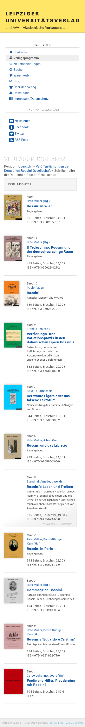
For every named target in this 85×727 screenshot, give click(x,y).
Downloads (21, 93)
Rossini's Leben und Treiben (50, 486)
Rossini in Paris (40, 548)
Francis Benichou (38, 329)
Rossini (33, 292)
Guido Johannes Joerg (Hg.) (46, 675)
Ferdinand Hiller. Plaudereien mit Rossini (51, 682)
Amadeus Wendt (51, 481)
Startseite (20, 52)
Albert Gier (50, 440)
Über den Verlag (24, 87)
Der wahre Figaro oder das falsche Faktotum (48, 397)
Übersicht (25, 166)
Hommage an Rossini (44, 589)
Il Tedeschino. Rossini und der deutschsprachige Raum (50, 249)
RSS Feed (57, 722)
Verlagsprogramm (26, 58)
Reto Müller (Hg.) (38, 201)
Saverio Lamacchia (40, 391)
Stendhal (33, 481)
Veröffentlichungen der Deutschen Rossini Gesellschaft (37, 168)
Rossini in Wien (40, 206)
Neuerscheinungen (27, 64)
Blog (16, 81)
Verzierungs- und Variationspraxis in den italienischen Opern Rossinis (50, 337)
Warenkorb (21, 75)
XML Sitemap (76, 722)
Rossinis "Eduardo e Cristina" (51, 639)
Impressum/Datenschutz (31, 98)
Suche (17, 69)
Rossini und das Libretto (47, 445)
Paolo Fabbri (35, 287)
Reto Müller (34, 440)
